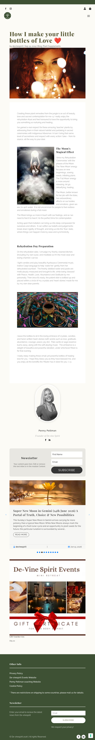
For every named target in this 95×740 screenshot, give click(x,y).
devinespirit (17, 46)
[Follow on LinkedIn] (83, 737)
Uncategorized (20, 484)
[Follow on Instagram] (11, 9)
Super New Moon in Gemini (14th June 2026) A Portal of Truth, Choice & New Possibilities (45, 513)
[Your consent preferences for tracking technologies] (90, 735)
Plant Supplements (52, 46)
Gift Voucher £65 (17, 636)
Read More (21, 534)
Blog (39, 46)
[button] (89, 514)
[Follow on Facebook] (6, 9)
